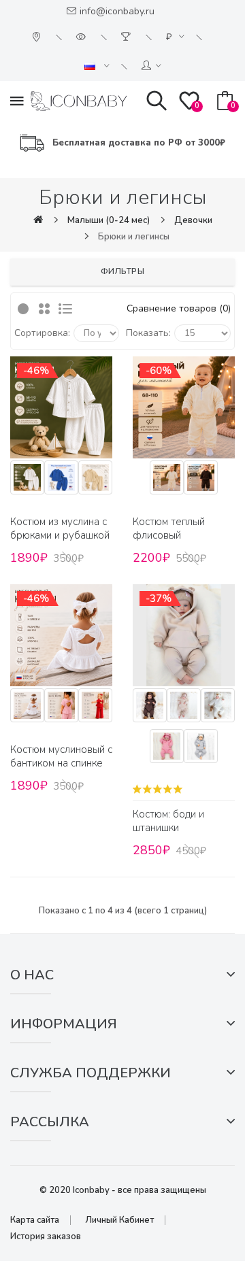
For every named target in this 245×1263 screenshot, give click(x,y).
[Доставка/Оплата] (82, 37)
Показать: (148, 332)
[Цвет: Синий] (61, 480)
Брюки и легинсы (133, 237)
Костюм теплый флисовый (169, 528)
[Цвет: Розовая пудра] (61, 708)
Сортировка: (42, 332)
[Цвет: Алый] (95, 708)
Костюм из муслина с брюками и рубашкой (60, 528)
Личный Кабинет (119, 1220)
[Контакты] (37, 37)
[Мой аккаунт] (151, 66)
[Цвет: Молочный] (167, 480)
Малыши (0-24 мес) (108, 220)
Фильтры (123, 271)
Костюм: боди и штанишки (168, 821)
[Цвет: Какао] (150, 708)
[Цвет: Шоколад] (201, 480)
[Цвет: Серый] (201, 749)
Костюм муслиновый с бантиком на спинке (61, 756)
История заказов (45, 1236)
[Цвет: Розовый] (167, 749)
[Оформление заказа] (127, 37)
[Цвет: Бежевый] (95, 480)
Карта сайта (34, 1220)
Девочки (193, 220)
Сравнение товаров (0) (179, 308)
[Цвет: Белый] (27, 480)
